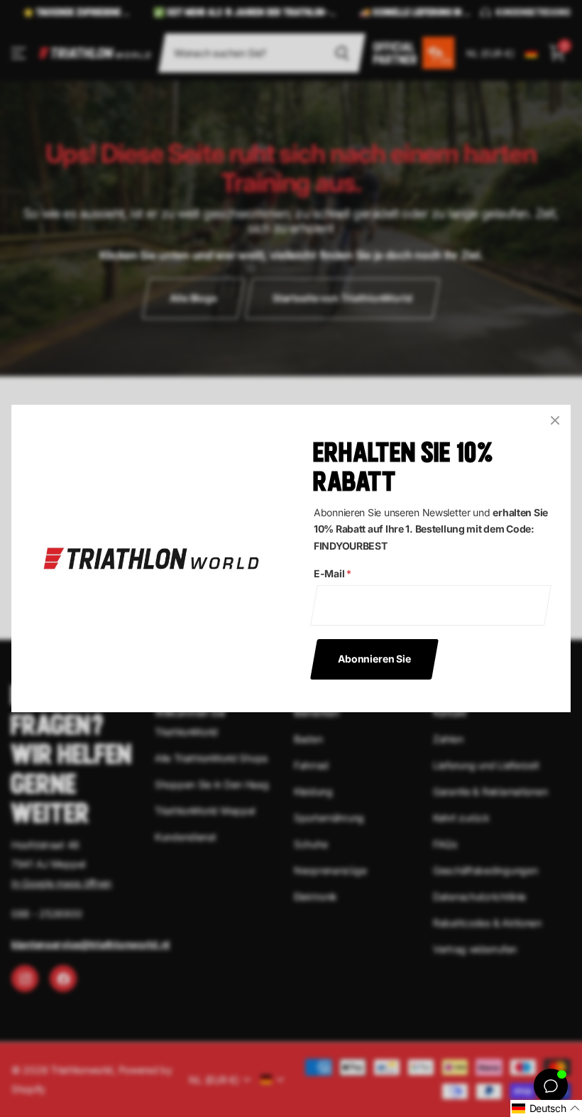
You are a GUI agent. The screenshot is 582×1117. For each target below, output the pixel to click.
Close (555, 420)
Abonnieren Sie (374, 659)
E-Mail (332, 573)
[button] (546, 1108)
